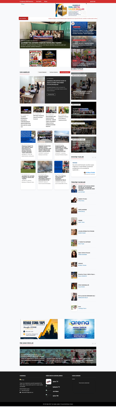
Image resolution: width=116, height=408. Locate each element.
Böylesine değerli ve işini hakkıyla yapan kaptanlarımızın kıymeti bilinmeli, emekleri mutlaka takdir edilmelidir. (60, 18)
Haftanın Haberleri (54, 72)
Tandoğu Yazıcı (82, 308)
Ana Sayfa (38, 1)
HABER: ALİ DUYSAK (76, 104)
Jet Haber (56, 391)
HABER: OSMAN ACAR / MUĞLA (78, 123)
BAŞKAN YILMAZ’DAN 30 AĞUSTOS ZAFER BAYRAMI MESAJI (83, 64)
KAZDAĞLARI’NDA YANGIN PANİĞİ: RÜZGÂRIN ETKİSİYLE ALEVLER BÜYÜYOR (42, 42)
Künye (45, 1)
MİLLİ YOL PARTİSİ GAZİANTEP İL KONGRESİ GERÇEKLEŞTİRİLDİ (60, 178)
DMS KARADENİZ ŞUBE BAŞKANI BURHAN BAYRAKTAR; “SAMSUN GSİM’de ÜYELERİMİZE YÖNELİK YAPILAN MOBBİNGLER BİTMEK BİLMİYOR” (51, 121)
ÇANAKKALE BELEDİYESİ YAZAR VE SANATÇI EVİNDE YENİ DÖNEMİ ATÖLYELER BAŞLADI (56, 82)
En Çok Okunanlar (65, 72)
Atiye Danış (81, 200)
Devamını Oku (51, 94)
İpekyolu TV (56, 387)
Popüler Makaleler (42, 72)
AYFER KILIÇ (81, 211)
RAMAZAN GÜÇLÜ (83, 297)
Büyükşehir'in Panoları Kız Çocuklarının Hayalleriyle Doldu (63, 118)
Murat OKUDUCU (82, 276)
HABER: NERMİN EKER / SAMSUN (78, 139)
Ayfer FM (55, 396)
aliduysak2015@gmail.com (27, 392)
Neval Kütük (81, 287)
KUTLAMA (74, 60)
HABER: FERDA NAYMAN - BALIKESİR (79, 40)
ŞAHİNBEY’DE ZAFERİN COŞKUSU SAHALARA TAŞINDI (28, 177)
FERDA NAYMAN (90, 172)
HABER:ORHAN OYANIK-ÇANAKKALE (78, 75)
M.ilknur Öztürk (82, 265)
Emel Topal (81, 243)
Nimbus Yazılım (69, 404)
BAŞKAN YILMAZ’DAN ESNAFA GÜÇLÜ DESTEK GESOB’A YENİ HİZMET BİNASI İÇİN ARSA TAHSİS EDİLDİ (45, 148)
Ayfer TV (55, 381)
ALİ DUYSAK (81, 192)
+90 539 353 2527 (25, 390)
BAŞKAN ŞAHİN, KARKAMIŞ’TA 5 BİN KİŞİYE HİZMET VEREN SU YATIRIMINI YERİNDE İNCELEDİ (61, 148)
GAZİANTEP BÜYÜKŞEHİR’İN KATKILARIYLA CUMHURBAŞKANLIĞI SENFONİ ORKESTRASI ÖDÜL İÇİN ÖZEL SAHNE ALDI (26, 121)
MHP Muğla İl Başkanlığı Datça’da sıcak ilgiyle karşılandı (38, 117)
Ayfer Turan (81, 222)
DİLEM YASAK (82, 233)
